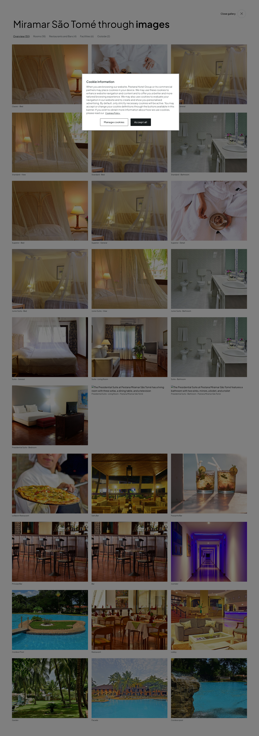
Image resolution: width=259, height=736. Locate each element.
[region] (130, 102)
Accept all (140, 122)
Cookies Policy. (112, 113)
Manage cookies (114, 122)
